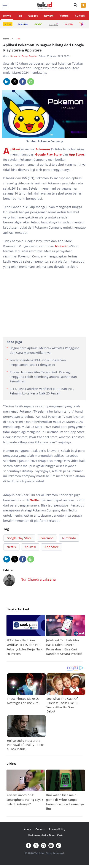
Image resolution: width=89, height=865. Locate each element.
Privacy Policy (57, 829)
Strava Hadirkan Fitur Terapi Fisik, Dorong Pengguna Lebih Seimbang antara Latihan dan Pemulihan (43, 376)
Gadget (33, 15)
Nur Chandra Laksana (38, 579)
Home (7, 15)
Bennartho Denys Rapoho (23, 56)
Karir (60, 835)
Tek (19, 15)
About (27, 829)
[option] (26, 635)
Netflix (35, 500)
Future (64, 15)
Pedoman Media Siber (41, 835)
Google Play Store (48, 154)
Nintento (62, 246)
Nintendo (69, 538)
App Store (76, 154)
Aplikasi (15, 149)
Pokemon (42, 149)
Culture (80, 15)
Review (48, 15)
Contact (40, 829)
